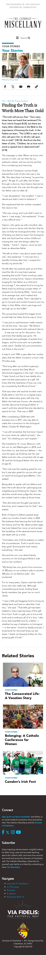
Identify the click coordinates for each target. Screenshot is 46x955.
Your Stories (11, 46)
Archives (11, 890)
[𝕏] (8, 832)
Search (24, 38)
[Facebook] (3, 832)
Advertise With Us (15, 896)
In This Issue (13, 886)
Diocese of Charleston (18, 883)
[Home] (23, 24)
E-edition (11, 893)
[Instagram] (13, 832)
